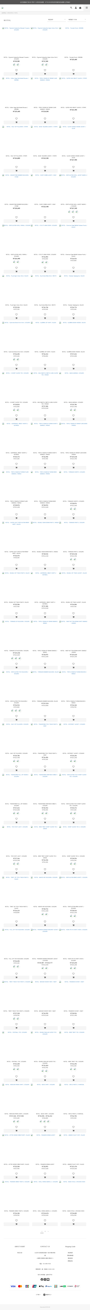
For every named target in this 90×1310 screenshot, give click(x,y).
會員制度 (70, 1252)
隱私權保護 (70, 1255)
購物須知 (70, 1261)
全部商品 (4, 13)
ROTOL (16, 13)
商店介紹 (19, 1252)
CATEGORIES (10, 13)
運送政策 (70, 1258)
